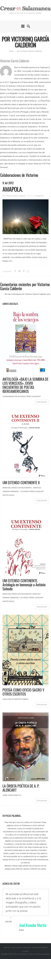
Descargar (42, 402)
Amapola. (12, 189)
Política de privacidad (39, 947)
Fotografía (40, 196)
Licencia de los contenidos (20, 947)
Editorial (6, 947)
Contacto (25, 951)
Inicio (11, 51)
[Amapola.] (25, 216)
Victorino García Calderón (16, 196)
